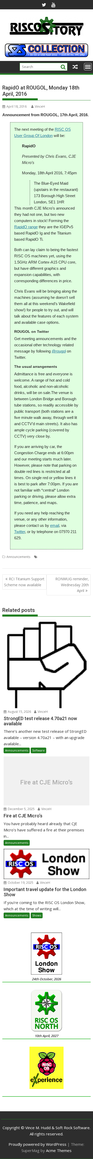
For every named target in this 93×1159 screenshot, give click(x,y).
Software (38, 750)
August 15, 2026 (19, 711)
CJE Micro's (65, 557)
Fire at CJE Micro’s (46, 782)
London (8, 563)
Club (78, 557)
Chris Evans (47, 557)
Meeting (21, 563)
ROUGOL (49, 563)
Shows (36, 915)
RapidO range (26, 227)
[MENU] (88, 66)
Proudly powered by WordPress (37, 1144)
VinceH (40, 106)
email (54, 525)
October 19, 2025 (20, 882)
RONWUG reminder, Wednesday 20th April (72, 584)
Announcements (18, 557)
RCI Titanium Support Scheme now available (24, 581)
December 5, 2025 (21, 809)
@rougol (59, 351)
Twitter (19, 531)
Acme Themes (59, 1150)
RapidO (35, 563)
